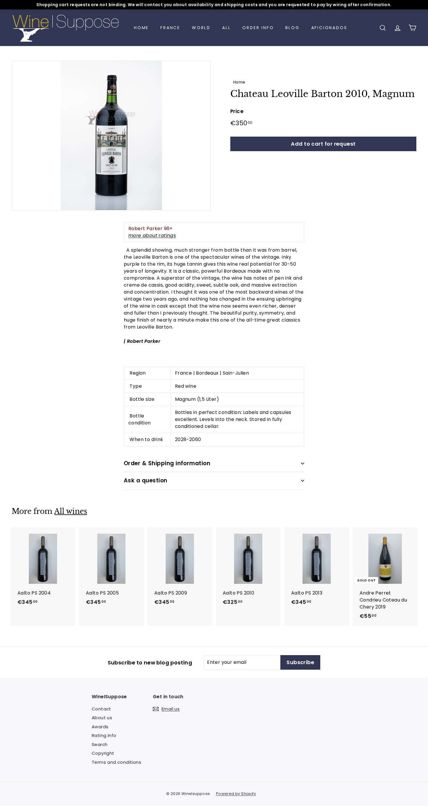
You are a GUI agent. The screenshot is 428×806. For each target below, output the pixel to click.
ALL (226, 28)
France (170, 28)
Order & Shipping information (167, 463)
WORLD (201, 28)
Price (236, 111)
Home (141, 28)
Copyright (103, 753)
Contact (101, 709)
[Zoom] (111, 135)
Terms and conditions (116, 762)
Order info (258, 28)
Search (99, 744)
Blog (292, 28)
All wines (70, 511)
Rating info (104, 735)
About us (102, 718)
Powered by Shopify (236, 793)
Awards (100, 727)
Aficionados (329, 28)
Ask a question (145, 480)
